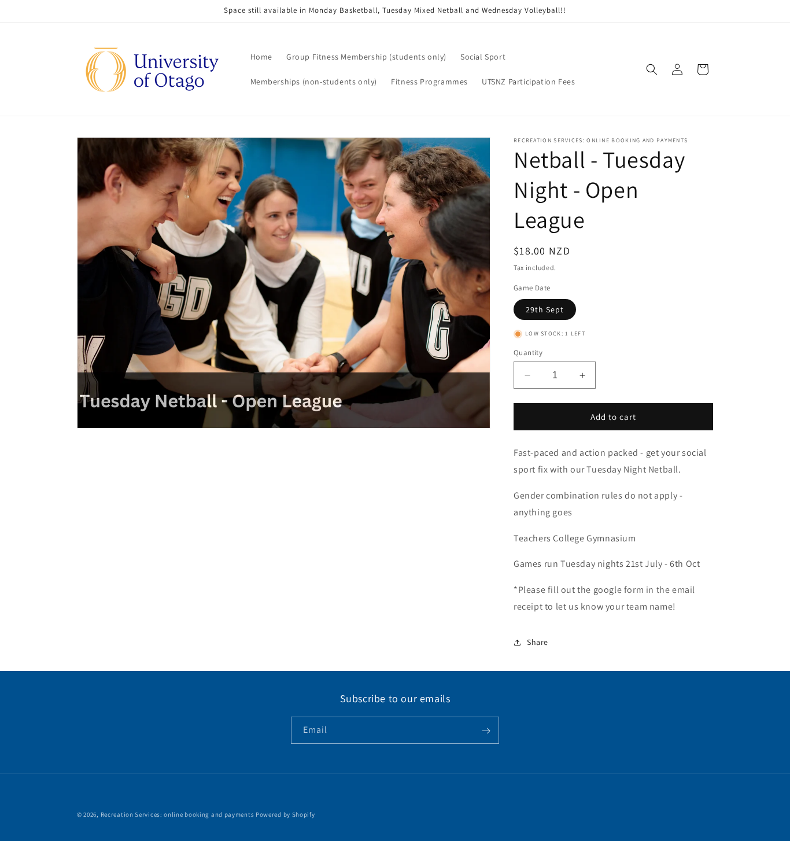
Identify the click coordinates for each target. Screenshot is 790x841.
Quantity (528, 352)
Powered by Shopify (285, 814)
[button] (652, 69)
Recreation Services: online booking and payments (177, 814)
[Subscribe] (486, 730)
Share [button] (537, 642)
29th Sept (545, 309)
